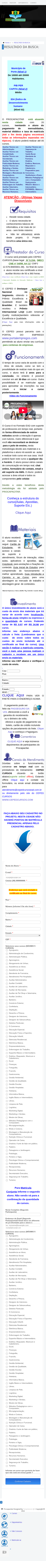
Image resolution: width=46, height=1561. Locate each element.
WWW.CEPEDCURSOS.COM (17, 800)
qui (11, 322)
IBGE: (5, 692)
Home (7, 43)
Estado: (6, 689)
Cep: (4, 671)
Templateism (28, 1509)
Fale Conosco (17, 1531)
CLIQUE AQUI (13, 695)
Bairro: (5, 680)
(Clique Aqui (5, 277)
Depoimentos (23, 3)
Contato (33, 3)
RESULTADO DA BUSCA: (22, 43)
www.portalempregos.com (19, 338)
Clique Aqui (38, 280)
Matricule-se (16, 1540)
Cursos (4, 3)
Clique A (6, 322)
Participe (13, 3)
